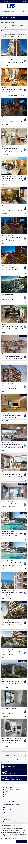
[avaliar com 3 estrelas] (5, 762)
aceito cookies (22, 841)
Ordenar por (8, 27)
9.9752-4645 (8, 807)
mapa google (7, 796)
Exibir (13, 25)
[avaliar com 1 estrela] (2, 762)
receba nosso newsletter (10, 821)
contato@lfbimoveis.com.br (11, 809)
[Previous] (3, 47)
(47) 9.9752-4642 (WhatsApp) (11, 804)
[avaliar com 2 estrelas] (3, 762)
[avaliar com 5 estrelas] (8, 762)
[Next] (25, 47)
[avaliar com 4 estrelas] (7, 762)
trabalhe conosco (8, 812)
